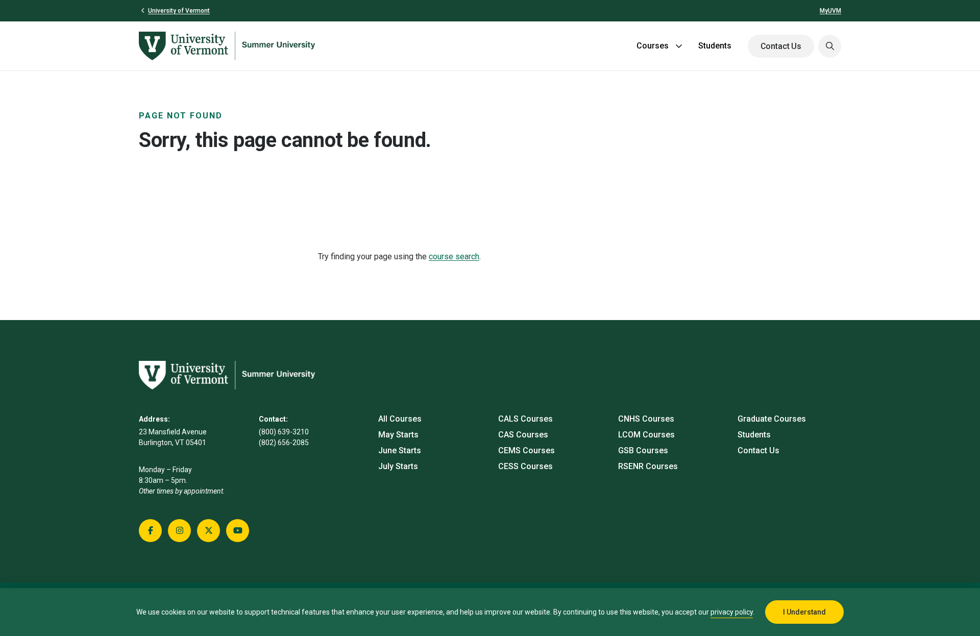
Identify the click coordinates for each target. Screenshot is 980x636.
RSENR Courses (648, 466)
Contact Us (781, 46)
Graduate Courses (772, 419)
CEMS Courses (526, 450)
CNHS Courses (646, 419)
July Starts (398, 466)
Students (714, 46)
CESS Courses (525, 466)
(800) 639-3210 (284, 432)
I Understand (804, 612)
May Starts (398, 434)
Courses (652, 46)
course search (454, 256)
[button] (829, 46)
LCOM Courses (646, 434)
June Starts (399, 450)
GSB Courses (643, 450)
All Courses (400, 419)
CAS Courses (523, 434)
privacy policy (731, 612)
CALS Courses (525, 419)
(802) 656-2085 (284, 442)
